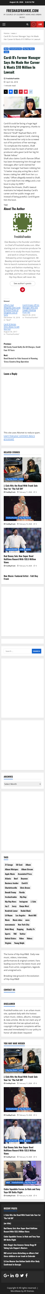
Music (7, 919)
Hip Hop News (28, 49)
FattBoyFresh (11, 492)
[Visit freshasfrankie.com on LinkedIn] (12, 1276)
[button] (4, 24)
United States (10, 938)
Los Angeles (20, 915)
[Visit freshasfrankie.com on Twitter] (22, 1276)
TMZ (15, 933)
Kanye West (24, 906)
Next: (21, 358)
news (6, 52)
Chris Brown (25, 887)
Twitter (23, 933)
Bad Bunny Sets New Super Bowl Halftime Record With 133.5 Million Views (20, 559)
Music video (17, 919)
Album (28, 864)
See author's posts (22, 283)
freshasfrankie (15, 49)
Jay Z (7, 906)
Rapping (20, 929)
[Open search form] (27, 24)
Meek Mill (32, 915)
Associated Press (25, 873)
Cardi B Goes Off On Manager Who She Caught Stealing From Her (30, 309)
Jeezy (14, 906)
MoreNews (16, 1291)
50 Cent (19, 864)
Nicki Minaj (9, 929)
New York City (23, 924)
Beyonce (24, 878)
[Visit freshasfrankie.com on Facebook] (26, 1276)
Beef (6, 49)
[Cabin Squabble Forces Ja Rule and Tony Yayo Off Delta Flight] (22, 1173)
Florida (22, 892)
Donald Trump (10, 892)
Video (21, 938)
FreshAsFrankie (12, 78)
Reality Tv (31, 929)
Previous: (22, 347)
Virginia (8, 942)
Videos (29, 938)
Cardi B (25, 883)
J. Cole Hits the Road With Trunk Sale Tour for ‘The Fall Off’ (21, 487)
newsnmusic (10, 924)
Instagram (23, 901)
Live (40, 24)
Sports (28, 549)
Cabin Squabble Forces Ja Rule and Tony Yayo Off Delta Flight (22, 1190)
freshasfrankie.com (22, 10)
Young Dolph (19, 942)
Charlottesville (11, 887)
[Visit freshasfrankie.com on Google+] (6, 1276)
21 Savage (9, 864)
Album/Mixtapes (11, 869)
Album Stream (27, 869)
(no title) (7, 1223)
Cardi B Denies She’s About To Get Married (11, 326)
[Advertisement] (22, 689)
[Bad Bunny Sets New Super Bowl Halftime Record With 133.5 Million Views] (22, 540)
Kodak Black (26, 910)
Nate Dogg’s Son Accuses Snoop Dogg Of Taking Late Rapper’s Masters (20, 1246)
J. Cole (33, 901)
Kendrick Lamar (11, 910)
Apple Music (10, 873)
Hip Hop (23, 896)
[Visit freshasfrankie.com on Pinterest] (17, 1276)
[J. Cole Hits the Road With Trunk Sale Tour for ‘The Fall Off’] (22, 469)
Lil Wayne (8, 915)
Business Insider (11, 883)
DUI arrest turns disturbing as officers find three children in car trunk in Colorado (21, 1255)
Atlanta (8, 878)
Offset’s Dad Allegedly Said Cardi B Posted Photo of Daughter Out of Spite (12, 310)
